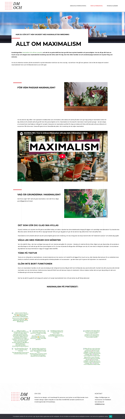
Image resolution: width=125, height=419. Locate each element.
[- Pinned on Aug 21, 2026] (38, 296)
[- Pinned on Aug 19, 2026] (73, 296)
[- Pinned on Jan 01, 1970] (20, 296)
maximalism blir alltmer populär (32, 52)
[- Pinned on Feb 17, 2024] (73, 368)
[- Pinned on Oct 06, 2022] (91, 368)
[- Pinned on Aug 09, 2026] (38, 314)
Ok (110, 416)
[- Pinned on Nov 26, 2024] (73, 332)
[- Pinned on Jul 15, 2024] (56, 350)
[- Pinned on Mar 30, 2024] (56, 368)
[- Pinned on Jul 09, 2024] (20, 368)
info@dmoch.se (99, 404)
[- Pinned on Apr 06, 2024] (38, 368)
